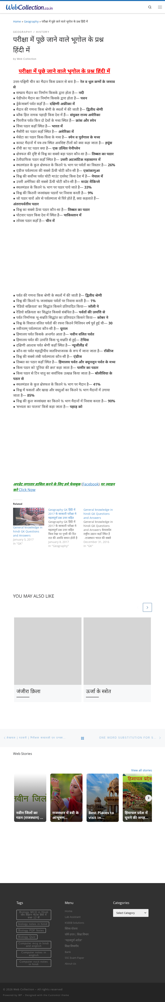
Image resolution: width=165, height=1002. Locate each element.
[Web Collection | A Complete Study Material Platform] (28, 6)
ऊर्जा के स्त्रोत (98, 691)
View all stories (141, 770)
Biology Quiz (27, 936)
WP (20, 995)
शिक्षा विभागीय (72, 946)
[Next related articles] (147, 607)
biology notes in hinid (32, 924)
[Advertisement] (47, 257)
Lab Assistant (73, 917)
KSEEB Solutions (74, 923)
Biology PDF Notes (31, 930)
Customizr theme (58, 995)
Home (17, 21)
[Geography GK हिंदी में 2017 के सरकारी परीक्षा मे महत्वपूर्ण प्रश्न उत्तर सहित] (66, 528)
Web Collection (26, 59)
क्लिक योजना (71, 928)
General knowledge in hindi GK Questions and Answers (27, 531)
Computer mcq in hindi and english (34, 944)
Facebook (90, 484)
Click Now (27, 489)
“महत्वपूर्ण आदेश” (73, 940)
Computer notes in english (33, 954)
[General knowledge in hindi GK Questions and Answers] (28, 517)
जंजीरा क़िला (28, 691)
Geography (31, 21)
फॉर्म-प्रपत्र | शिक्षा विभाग (77, 934)
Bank (68, 952)
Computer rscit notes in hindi (34, 963)
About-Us (70, 963)
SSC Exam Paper (74, 958)
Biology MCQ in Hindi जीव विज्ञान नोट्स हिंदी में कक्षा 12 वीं (33, 915)
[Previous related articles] (137, 607)
